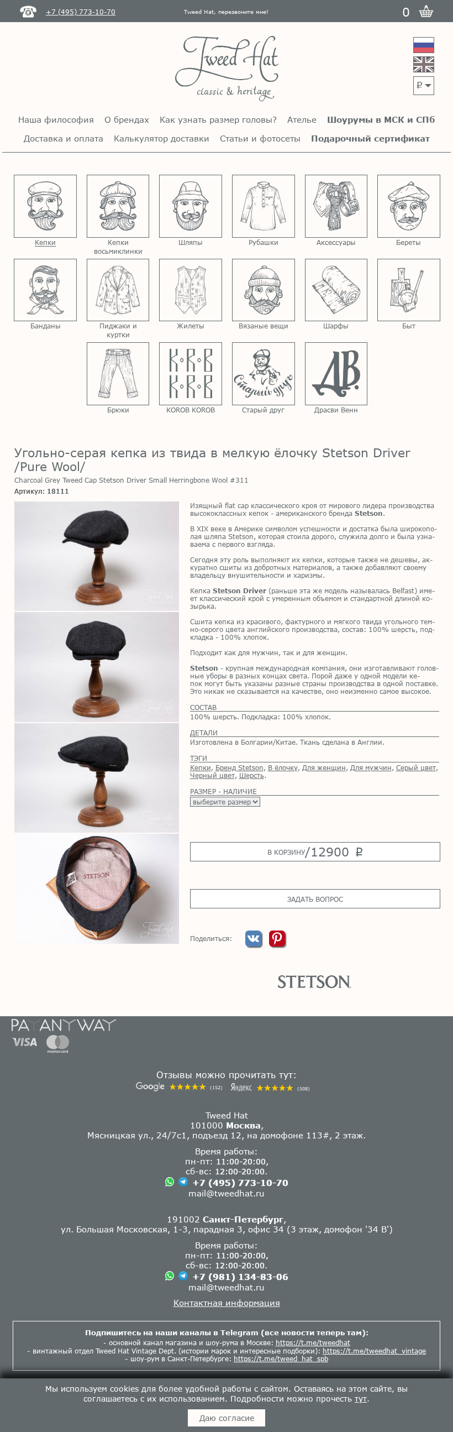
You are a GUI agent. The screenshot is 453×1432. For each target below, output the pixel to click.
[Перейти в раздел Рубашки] (263, 206)
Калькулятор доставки (161, 138)
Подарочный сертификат (370, 138)
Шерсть (251, 775)
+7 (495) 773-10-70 (240, 1183)
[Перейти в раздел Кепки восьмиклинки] (118, 206)
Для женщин (324, 767)
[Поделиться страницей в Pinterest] (277, 944)
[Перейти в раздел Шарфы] (336, 290)
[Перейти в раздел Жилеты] (190, 290)
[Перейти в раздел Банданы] (45, 290)
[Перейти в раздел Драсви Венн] (336, 373)
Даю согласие (226, 1418)
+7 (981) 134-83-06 (240, 1277)
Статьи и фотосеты (260, 138)
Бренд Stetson (239, 767)
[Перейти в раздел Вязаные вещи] (263, 290)
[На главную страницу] (226, 69)
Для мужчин (371, 767)
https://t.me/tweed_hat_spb (281, 1358)
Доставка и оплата (63, 138)
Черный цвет (212, 775)
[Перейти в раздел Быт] (408, 290)
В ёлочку (283, 767)
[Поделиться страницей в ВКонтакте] (254, 944)
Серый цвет (416, 767)
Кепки (200, 767)
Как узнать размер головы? (218, 119)
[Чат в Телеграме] (183, 1182)
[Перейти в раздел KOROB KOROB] (190, 373)
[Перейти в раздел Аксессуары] (336, 206)
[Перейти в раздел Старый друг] (263, 373)
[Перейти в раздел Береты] (408, 206)
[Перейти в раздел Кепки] (45, 206)
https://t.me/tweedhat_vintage (374, 1351)
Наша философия (56, 119)
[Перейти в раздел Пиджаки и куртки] (118, 290)
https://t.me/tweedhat (313, 1342)
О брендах (126, 119)
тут (361, 1398)
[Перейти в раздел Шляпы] (190, 206)
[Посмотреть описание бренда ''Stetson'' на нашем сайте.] (314, 982)
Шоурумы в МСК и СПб (381, 119)
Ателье (302, 119)
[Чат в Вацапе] (169, 1182)
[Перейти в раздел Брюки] (118, 373)
